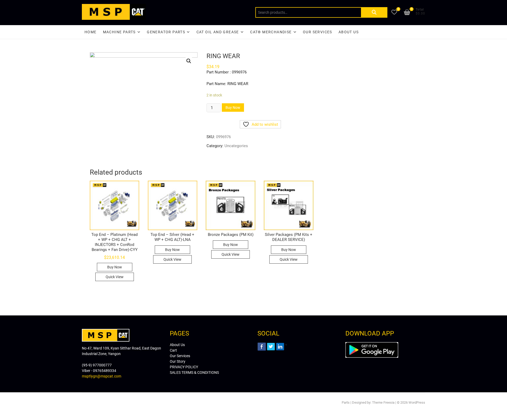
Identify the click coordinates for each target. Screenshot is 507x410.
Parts (346, 402)
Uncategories (236, 145)
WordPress (417, 402)
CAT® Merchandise (271, 32)
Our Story (177, 361)
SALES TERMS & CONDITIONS (194, 372)
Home (90, 32)
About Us (349, 32)
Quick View (115, 277)
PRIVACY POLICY (184, 367)
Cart (173, 350)
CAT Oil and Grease (217, 32)
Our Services (317, 32)
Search (374, 12)
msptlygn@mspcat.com (101, 376)
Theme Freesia (383, 402)
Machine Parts (119, 32)
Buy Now (233, 107)
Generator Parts (166, 32)
